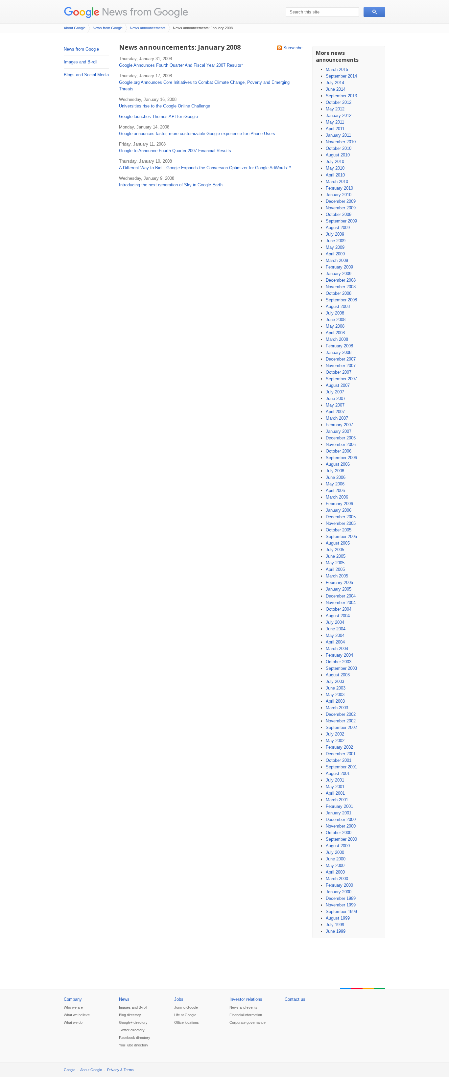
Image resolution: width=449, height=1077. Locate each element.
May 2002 (335, 740)
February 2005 (339, 582)
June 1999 (335, 931)
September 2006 (341, 457)
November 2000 (341, 826)
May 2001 (335, 786)
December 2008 (341, 280)
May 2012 (335, 108)
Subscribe (292, 47)
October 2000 (338, 832)
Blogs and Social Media (86, 74)
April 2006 (335, 490)
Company (73, 999)
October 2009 (338, 214)
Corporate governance (247, 1022)
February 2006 (339, 503)
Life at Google (185, 1015)
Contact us (295, 999)
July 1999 (335, 924)
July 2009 (335, 234)
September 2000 (341, 839)
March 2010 (337, 181)
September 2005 (341, 536)
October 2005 (338, 529)
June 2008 (335, 319)
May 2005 (335, 562)
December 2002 (341, 714)
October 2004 (338, 609)
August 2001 (338, 773)
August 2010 (338, 154)
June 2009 (335, 240)
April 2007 (335, 411)
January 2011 (338, 135)
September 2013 (341, 95)
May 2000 (335, 865)
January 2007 (338, 431)
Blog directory (130, 1015)
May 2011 (335, 122)
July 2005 (335, 549)
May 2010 (335, 168)
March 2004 (337, 648)
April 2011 (335, 128)
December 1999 (341, 898)
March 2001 (337, 799)
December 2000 (341, 819)
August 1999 (338, 918)
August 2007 (338, 385)
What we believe (77, 1015)
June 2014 (335, 89)
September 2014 (341, 76)
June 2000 (335, 858)
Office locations (186, 1022)
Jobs (178, 999)
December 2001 (341, 753)
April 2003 (335, 701)
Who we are (73, 1007)
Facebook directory (134, 1038)
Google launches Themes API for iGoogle (158, 116)
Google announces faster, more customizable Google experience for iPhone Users (197, 133)
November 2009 (341, 207)
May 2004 (335, 635)
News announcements (148, 28)
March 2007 (337, 418)
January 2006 (338, 510)
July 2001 (335, 780)
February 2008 (339, 345)
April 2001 (335, 793)
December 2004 (341, 596)
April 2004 (335, 642)
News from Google (145, 11)
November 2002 (341, 720)
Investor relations (245, 999)
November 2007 (341, 365)
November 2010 (341, 141)
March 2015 (337, 69)
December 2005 (341, 516)
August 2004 (338, 615)
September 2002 (341, 727)
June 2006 (335, 477)
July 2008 (335, 313)
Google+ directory (133, 1022)
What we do (73, 1022)
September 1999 (341, 911)
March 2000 (337, 878)
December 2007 (341, 359)
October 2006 (338, 451)
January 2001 (338, 812)
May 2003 (335, 694)
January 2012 (338, 115)
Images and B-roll (80, 61)
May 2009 (335, 247)
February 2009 (339, 267)
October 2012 (338, 102)
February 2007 (339, 424)
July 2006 (335, 470)
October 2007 (338, 372)
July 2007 (335, 391)
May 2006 (335, 483)
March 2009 (337, 260)
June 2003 (335, 688)
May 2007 (335, 405)
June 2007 (335, 398)
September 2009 (341, 221)
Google (69, 1070)
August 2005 (338, 543)
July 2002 (335, 734)
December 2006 (341, 437)
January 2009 (338, 273)
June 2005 (335, 556)
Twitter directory (132, 1030)
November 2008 (341, 286)
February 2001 (339, 806)
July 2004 (335, 622)
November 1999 (341, 904)
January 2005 (338, 589)
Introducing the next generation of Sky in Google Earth (171, 184)
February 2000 (339, 885)
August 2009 (338, 227)
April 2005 (335, 569)
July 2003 (335, 681)
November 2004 (341, 602)
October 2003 (338, 661)
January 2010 (338, 194)
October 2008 (338, 293)
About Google (74, 28)
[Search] (374, 12)
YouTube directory (133, 1045)
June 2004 (335, 628)
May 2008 (335, 326)
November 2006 (341, 444)
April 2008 (335, 332)
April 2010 (335, 175)
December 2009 (341, 201)
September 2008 (341, 299)
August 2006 (338, 464)
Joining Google (186, 1007)
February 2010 (339, 188)
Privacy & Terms (120, 1070)
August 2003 (338, 674)
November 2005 (341, 523)
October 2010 (338, 148)
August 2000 (338, 845)
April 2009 (335, 253)
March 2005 (337, 576)
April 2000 (335, 872)
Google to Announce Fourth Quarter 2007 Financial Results (175, 150)
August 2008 (338, 306)
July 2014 (335, 82)
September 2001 (341, 766)
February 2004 (339, 655)
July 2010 (335, 161)
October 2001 (338, 760)
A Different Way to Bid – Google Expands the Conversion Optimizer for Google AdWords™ (205, 167)
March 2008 (337, 339)
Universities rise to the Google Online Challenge (164, 106)
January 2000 (338, 891)
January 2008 (338, 352)
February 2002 (339, 747)
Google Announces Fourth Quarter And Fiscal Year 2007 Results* (181, 65)
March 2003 (337, 707)
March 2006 (337, 497)
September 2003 (341, 668)
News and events (243, 1007)
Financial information (245, 1015)
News (124, 999)
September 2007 (341, 378)
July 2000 (335, 852)
